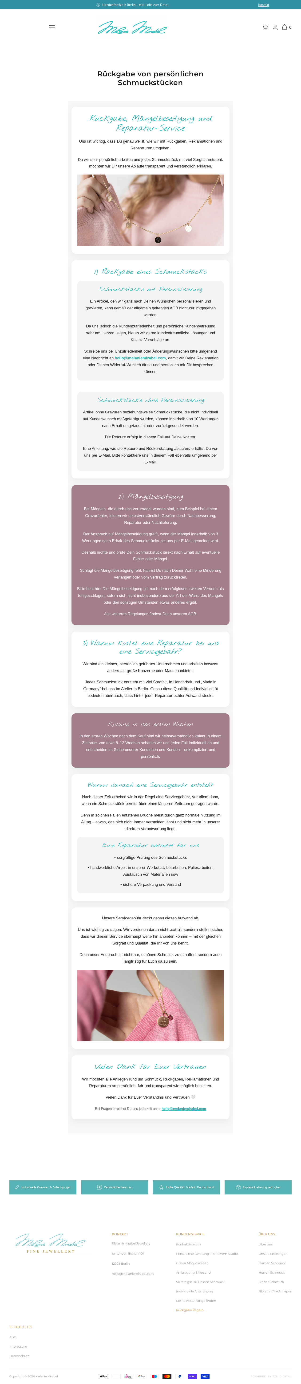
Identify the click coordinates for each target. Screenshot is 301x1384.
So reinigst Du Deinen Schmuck (200, 1282)
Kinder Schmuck (271, 1282)
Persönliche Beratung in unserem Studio (207, 1254)
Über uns (266, 1244)
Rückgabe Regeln (190, 1310)
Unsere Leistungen (273, 1254)
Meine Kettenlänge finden (196, 1300)
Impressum (18, 1346)
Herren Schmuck (272, 1272)
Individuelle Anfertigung (194, 1291)
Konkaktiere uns (188, 1244)
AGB (12, 1337)
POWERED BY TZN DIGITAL (271, 1376)
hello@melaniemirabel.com (140, 358)
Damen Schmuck (272, 1263)
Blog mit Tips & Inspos (275, 1291)
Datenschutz (19, 1356)
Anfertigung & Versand (193, 1272)
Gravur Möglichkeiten (192, 1263)
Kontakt (263, 5)
